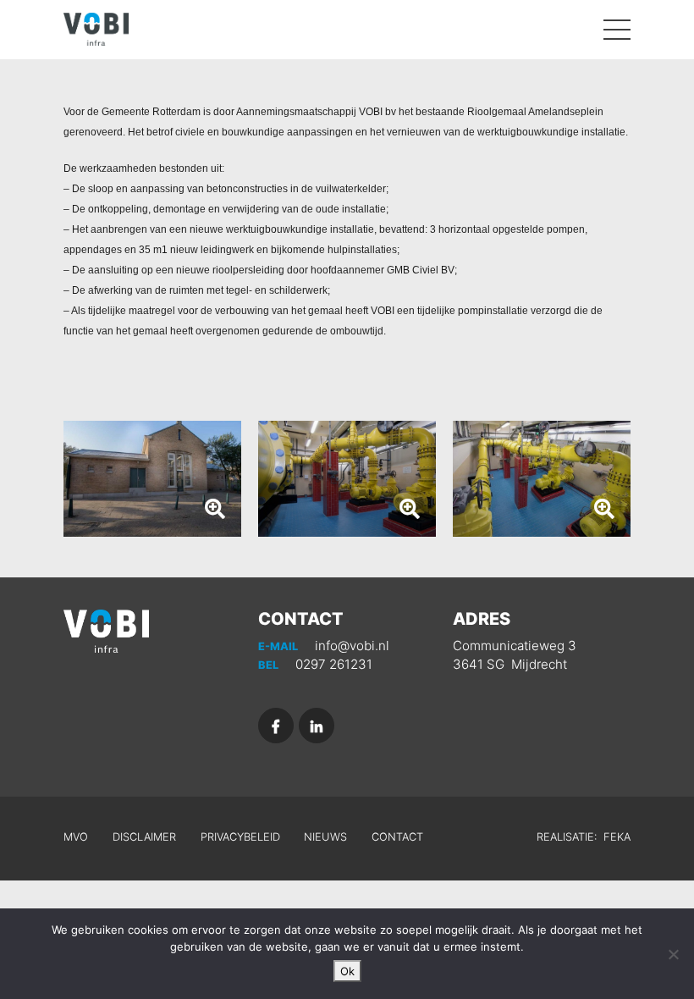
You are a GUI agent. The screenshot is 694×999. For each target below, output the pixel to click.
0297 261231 (315, 664)
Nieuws (325, 837)
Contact (397, 837)
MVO (75, 837)
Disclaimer (144, 837)
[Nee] (672, 954)
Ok (347, 971)
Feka (617, 837)
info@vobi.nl (323, 645)
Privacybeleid (240, 837)
